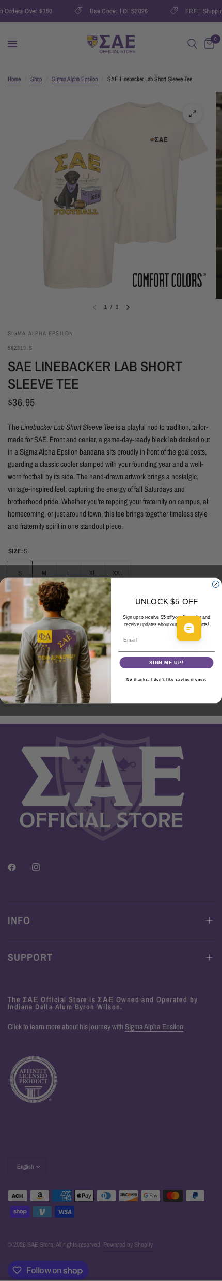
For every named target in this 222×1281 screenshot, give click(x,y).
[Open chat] (189, 628)
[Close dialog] (215, 584)
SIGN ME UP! (166, 662)
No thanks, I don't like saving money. (166, 680)
